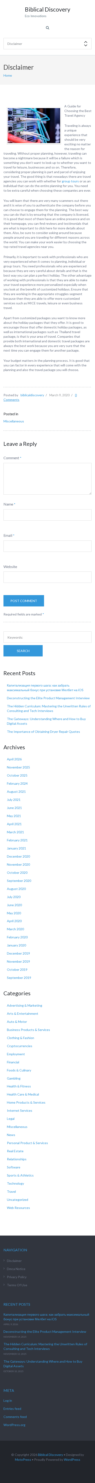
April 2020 (14, 921)
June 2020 (14, 905)
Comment (11, 458)
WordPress (72, 1459)
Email (7, 535)
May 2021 (14, 816)
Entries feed (12, 1409)
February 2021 (17, 840)
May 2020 (14, 913)
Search (23, 651)
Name (8, 504)
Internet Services (19, 1110)
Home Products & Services (26, 1102)
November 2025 (18, 767)
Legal (11, 1119)
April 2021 (14, 824)
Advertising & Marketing (24, 1005)
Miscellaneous (13, 421)
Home (7, 75)
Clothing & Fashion (20, 1038)
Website (10, 566)
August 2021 (16, 791)
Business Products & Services (28, 1030)
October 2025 (17, 775)
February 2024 (17, 783)
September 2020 (19, 881)
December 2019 (18, 953)
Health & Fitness (19, 1086)
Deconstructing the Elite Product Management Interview (48, 698)
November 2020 (18, 864)
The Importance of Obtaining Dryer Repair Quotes (43, 732)
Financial (13, 1062)
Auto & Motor (17, 1022)
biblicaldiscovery (32, 395)
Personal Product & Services (27, 1143)
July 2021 (14, 800)
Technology (15, 1183)
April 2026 (14, 759)
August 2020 (16, 889)
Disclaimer (14, 1261)
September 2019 (19, 978)
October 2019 (17, 969)
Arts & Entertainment (22, 1013)
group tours (70, 181)
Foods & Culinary (19, 1070)
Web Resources (18, 1208)
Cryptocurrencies (19, 1046)
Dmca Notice (16, 1269)
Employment (16, 1054)
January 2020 (16, 945)
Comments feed (15, 1417)
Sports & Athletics (20, 1175)
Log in (7, 1400)
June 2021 (14, 808)
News (11, 1135)
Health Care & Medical (23, 1094)
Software (13, 1167)
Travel (11, 1191)
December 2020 (18, 856)
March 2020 (15, 929)
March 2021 (15, 832)
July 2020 (14, 897)
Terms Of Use (17, 1285)
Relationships (17, 1159)
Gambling (14, 1078)
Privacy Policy (17, 1277)
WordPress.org (14, 1425)
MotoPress (23, 1459)
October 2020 (17, 872)
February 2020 (17, 937)
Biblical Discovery (50, 1455)
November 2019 (18, 961)
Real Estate (15, 1151)
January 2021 (16, 848)
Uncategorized (17, 1200)
